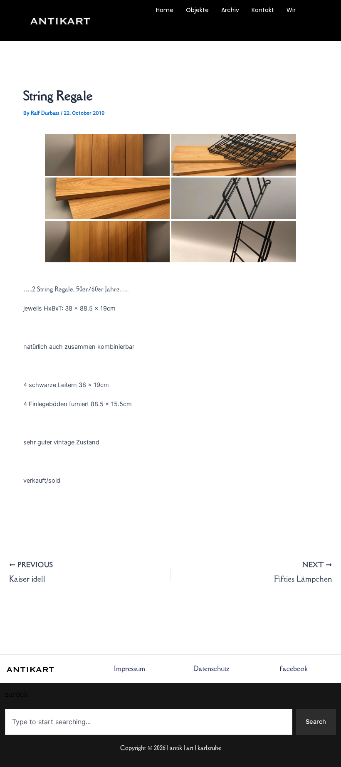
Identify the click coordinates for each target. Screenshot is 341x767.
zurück (126, 29)
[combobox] (148, 722)
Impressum (129, 668)
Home (164, 10)
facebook (293, 668)
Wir (291, 10)
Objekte (197, 10)
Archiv (230, 10)
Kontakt (263, 10)
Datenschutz (212, 668)
